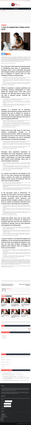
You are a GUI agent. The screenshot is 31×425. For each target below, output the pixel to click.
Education (3, 298)
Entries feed (4, 335)
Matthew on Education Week (7, 370)
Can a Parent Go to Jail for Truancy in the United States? (25, 305)
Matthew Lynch (9, 288)
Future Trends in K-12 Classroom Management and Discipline (15, 305)
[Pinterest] (6, 54)
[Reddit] (8, 54)
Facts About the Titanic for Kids (5, 316)
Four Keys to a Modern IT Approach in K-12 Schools (9, 376)
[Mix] (10, 54)
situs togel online (3, 417)
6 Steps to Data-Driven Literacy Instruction (8, 374)
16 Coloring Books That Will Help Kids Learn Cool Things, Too (15, 316)
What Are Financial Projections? (24, 316)
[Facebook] (2, 54)
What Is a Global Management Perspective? (4, 305)
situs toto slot (2, 419)
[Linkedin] (5, 54)
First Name (2, 403)
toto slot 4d (2, 420)
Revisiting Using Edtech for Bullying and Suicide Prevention (11, 380)
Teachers (5, 298)
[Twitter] (3, 54)
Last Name (2, 364)
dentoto (2, 418)
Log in (3, 334)
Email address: (3, 359)
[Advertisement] (15, 17)
